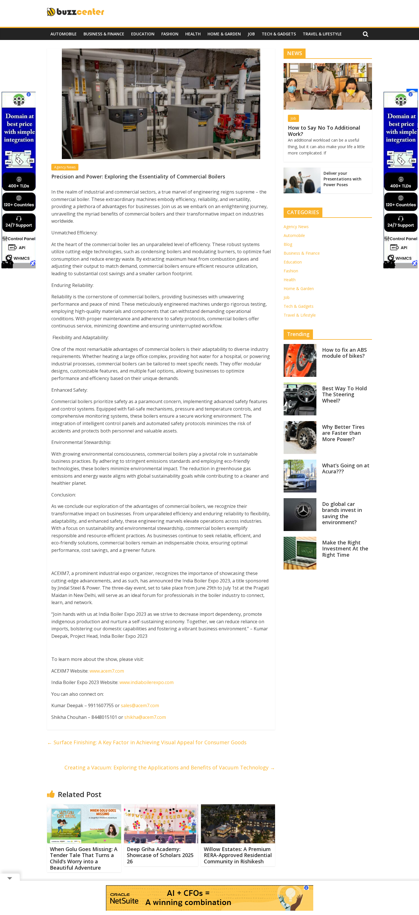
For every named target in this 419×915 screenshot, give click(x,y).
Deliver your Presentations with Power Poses (342, 178)
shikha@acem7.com (145, 717)
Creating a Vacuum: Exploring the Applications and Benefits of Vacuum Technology (169, 767)
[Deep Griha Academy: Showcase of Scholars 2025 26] (161, 808)
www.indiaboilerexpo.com (146, 682)
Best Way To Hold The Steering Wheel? (344, 394)
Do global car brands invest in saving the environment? (342, 513)
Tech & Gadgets (279, 34)
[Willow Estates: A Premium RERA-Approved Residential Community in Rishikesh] (238, 808)
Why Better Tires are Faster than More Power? (343, 433)
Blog (288, 244)
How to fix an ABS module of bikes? (344, 352)
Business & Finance (104, 34)
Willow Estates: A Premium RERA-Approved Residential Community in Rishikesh (238, 855)
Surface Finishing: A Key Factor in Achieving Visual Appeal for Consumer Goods (147, 742)
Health (193, 34)
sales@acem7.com (140, 705)
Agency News (65, 167)
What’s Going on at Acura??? (345, 468)
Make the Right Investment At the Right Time (345, 548)
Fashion (169, 34)
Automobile (63, 34)
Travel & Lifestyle (322, 34)
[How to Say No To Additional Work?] (328, 66)
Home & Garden (224, 34)
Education (142, 34)
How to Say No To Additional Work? (324, 130)
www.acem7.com (107, 671)
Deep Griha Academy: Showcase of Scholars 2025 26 (160, 855)
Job (251, 34)
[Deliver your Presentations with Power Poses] (302, 170)
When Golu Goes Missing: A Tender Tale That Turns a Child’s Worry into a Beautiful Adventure (83, 858)
